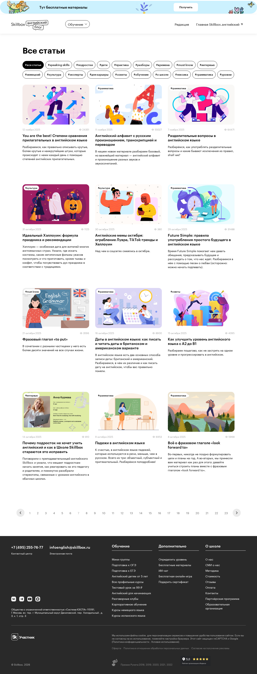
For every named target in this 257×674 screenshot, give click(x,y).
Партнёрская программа (222, 598)
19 (187, 513)
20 (197, 513)
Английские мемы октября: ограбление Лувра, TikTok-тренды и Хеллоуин (126, 239)
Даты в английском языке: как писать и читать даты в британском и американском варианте (128, 343)
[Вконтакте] (13, 599)
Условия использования (164, 641)
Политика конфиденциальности (131, 641)
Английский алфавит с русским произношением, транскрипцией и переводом (126, 140)
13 (131, 513)
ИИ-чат (163, 570)
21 (207, 513)
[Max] (37, 599)
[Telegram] (21, 599)
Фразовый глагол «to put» (45, 339)
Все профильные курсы (128, 581)
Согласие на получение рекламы (210, 648)
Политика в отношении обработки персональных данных (156, 648)
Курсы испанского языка (128, 615)
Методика (212, 570)
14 (140, 513)
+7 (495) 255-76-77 (27, 547)
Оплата (210, 587)
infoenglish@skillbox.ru (70, 547)
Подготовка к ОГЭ (124, 565)
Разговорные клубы (125, 598)
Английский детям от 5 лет (130, 576)
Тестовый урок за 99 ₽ (127, 587)
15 (150, 513)
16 (159, 513)
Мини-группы (121, 559)
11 (113, 513)
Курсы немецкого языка (128, 609)
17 (168, 513)
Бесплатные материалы (175, 565)
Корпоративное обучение (129, 604)
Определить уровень (173, 559)
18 (178, 513)
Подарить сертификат (174, 581)
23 (226, 513)
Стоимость (212, 576)
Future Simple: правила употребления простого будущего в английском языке (199, 239)
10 (103, 513)
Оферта (116, 648)
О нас (209, 559)
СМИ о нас (212, 565)
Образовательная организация (217, 606)
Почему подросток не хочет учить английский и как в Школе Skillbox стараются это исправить (52, 447)
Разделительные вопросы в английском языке (192, 137)
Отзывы (210, 581)
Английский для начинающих (131, 593)
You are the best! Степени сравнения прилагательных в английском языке (54, 137)
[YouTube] (29, 599)
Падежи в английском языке (120, 443)
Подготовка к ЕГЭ (124, 570)
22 (216, 513)
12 (122, 513)
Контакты (211, 593)
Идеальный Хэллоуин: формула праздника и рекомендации (50, 237)
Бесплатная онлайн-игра (175, 576)
